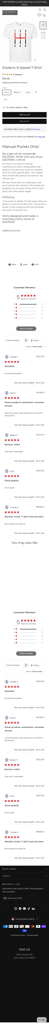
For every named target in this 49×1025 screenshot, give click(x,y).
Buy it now (24, 121)
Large (27, 92)
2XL (5, 99)
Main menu (9, 869)
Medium (17, 92)
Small (6, 92)
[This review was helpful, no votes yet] (37, 383)
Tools (6, 876)
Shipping (5, 83)
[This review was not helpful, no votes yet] (42, 383)
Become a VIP (11, 884)
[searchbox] (14, 340)
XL (36, 92)
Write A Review (26, 329)
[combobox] (35, 347)
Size (4, 88)
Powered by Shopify (32, 935)
